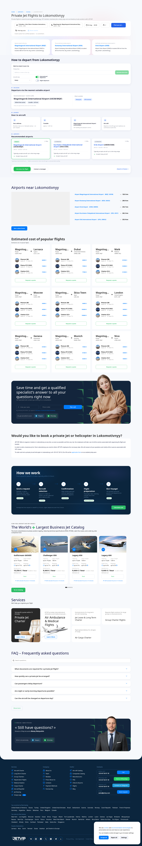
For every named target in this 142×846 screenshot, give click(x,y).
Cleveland (14, 822)
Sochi (24, 828)
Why (47, 141)
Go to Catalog (18, 590)
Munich (74, 819)
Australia (90, 807)
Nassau (13, 819)
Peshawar (40, 822)
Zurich (37, 819)
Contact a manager (40, 169)
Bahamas (36, 810)
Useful (72, 767)
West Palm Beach (58, 819)
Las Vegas (109, 817)
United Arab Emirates (59, 807)
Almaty (21, 822)
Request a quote (30, 280)
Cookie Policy (89, 839)
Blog (74, 789)
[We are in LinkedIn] (61, 839)
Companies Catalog (79, 773)
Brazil (69, 807)
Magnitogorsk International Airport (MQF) (30, 46)
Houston (49, 819)
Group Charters (19, 777)
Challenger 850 (50, 555)
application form (76, 452)
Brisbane (117, 817)
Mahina (84, 817)
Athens (88, 819)
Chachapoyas (29, 819)
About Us (48, 770)
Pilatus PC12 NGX (26, 265)
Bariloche (81, 819)
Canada (54, 810)
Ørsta (49, 817)
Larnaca (13, 828)
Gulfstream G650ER (23, 555)
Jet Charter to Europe (53, 828)
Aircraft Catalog (77, 770)
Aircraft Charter (19, 770)
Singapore (61, 822)
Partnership (49, 789)
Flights (75, 786)
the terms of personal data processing (45, 410)
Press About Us (50, 780)
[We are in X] (46, 839)
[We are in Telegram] (56, 839)
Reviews (48, 777)
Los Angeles (22, 817)
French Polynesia (124, 807)
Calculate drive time (121, 72)
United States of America (19, 807)
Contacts (48, 783)
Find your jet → (118, 25)
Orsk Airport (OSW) (102, 46)
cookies (106, 828)
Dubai (44, 817)
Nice (19, 828)
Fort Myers (115, 819)
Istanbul (37, 817)
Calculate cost (118, 507)
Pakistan (115, 807)
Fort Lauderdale (69, 817)
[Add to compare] (38, 564)
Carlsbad (33, 822)
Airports (20, 12)
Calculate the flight (22, 169)
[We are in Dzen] (51, 839)
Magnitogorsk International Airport (27, 145)
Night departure (44, 80)
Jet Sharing (17, 792)
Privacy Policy (70, 839)
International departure (43, 77)
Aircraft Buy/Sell (19, 789)
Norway (97, 807)
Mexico (29, 810)
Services (14, 767)
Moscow (30, 817)
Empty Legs (19, 795)
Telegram (40, 416)
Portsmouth (124, 819)
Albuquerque (125, 817)
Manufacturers (77, 777)
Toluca (42, 819)
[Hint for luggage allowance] (29, 565)
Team (47, 773)
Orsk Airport (99, 145)
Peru (41, 810)
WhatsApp (53, 416)
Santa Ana (53, 822)
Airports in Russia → (122, 169)
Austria (83, 807)
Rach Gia (20, 819)
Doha (26, 822)
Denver (68, 819)
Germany (14, 810)
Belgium (47, 810)
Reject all (114, 837)
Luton (96, 817)
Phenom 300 (24, 259)
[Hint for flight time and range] (14, 565)
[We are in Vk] (31, 839)
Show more (17, 708)
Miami (61, 817)
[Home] (18, 839)
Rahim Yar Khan (106, 819)
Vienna (78, 817)
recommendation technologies (121, 828)
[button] (92, 25)
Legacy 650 (77, 555)
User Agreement (79, 839)
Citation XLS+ (24, 271)
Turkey (36, 807)
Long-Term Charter (20, 773)
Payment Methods (51, 786)
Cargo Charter (18, 786)
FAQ (74, 780)
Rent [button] (24, 576)
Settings (124, 837)
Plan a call (73, 407)
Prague (54, 817)
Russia (28, 12)
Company (46, 767)
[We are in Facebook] (41, 839)
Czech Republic (106, 807)
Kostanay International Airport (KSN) (68, 46)
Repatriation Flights (20, 780)
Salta (46, 822)
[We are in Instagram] (36, 839)
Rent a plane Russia (19, 228)
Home (13, 12)
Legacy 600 (107, 555)
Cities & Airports (78, 783)
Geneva (102, 817)
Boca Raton (95, 819)
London (90, 817)
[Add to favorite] (38, 560)
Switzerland (76, 807)
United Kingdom (45, 807)
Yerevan (29, 828)
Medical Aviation (19, 783)
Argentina (22, 810)
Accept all (104, 837)
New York (14, 817)
